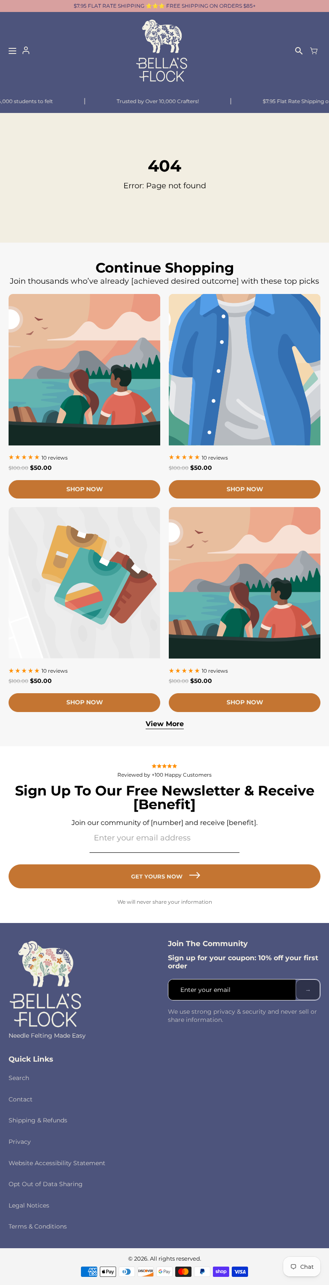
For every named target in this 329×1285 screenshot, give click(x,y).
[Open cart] (314, 51)
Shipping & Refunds (38, 1120)
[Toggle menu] (12, 51)
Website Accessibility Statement (57, 1163)
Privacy (20, 1142)
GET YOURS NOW (156, 876)
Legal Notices (29, 1205)
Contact (21, 1099)
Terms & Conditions (38, 1226)
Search (19, 1078)
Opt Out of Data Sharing (46, 1184)
